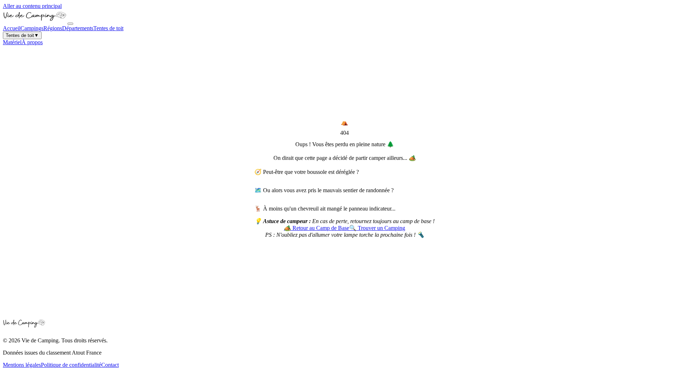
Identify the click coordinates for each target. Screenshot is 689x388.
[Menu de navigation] (70, 24)
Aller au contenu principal (32, 6)
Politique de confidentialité (71, 365)
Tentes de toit (108, 28)
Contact (110, 365)
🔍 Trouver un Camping (377, 228)
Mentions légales (22, 365)
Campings (31, 28)
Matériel (12, 42)
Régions (52, 28)
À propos (32, 42)
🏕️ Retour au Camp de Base (316, 228)
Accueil (11, 28)
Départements (77, 28)
